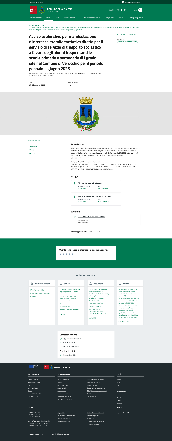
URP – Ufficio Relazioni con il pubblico (91, 217)
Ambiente (60, 382)
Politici (30, 391)
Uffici (29, 385)
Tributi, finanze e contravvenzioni (97, 391)
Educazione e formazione (65, 399)
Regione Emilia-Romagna (36, 2)
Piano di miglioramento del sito (60, 434)
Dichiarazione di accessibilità (95, 421)
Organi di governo (33, 379)
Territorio (119, 403)
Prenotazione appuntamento (66, 416)
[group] (42, 303)
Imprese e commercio (93, 382)
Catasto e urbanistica (64, 394)
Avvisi (118, 385)
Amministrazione (36, 18)
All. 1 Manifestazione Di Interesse (89, 183)
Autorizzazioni (62, 391)
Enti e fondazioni (33, 388)
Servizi (57, 18)
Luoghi (119, 397)
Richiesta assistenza (64, 421)
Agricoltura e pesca (63, 379)
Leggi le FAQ (61, 413)
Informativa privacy (93, 416)
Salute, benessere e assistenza (96, 388)
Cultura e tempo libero (64, 397)
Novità (48, 18)
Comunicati (120, 382)
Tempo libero (110, 18)
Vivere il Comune (69, 18)
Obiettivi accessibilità (93, 424)
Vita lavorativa (91, 397)
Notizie (119, 379)
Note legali (90, 418)
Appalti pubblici (62, 388)
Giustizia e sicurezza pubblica (95, 379)
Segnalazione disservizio (65, 418)
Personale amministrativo (35, 394)
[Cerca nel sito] (140, 10)
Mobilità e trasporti (92, 385)
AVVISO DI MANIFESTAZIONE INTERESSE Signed (94, 196)
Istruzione (122, 18)
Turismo (89, 394)
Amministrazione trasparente (95, 413)
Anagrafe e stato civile (64, 385)
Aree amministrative (34, 382)
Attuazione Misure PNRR (35, 434)
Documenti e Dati (33, 397)
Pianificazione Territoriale (92, 18)
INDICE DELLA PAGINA (34, 141)
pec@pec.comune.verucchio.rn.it (40, 423)
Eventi (118, 400)
